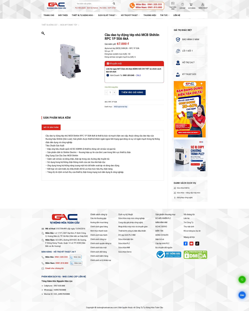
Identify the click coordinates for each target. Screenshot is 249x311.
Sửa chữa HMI (124, 248)
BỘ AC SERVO (161, 227)
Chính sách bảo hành (98, 235)
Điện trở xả (159, 239)
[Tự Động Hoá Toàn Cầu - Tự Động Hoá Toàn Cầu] (56, 6)
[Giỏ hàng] (190, 4)
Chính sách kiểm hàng (99, 256)
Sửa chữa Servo (125, 252)
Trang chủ (48, 15)
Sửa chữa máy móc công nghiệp (131, 218)
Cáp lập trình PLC (162, 243)
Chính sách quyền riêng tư (100, 243)
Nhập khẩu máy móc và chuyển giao (133, 227)
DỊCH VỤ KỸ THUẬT (106, 15)
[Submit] (114, 3)
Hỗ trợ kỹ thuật (129, 15)
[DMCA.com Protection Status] (195, 254)
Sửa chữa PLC (124, 243)
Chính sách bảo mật (98, 248)
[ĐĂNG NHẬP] (203, 4)
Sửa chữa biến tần (125, 239)
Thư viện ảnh (189, 227)
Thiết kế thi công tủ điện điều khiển (132, 231)
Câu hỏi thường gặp (98, 218)
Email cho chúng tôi (54, 268)
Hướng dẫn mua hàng (99, 222)
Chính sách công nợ (98, 239)
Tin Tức (164, 15)
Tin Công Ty (188, 222)
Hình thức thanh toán (99, 231)
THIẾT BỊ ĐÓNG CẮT (50, 25)
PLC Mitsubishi (80, 8)
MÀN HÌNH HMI (161, 222)
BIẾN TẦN (159, 231)
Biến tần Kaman (92, 8)
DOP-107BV (112, 8)
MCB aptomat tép (68, 25)
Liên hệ (176, 15)
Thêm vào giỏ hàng (132, 92)
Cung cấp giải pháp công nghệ (130, 222)
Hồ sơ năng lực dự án (192, 231)
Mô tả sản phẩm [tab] (51, 127)
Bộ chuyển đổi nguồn (163, 248)
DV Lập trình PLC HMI (126, 235)
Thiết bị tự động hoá (82, 15)
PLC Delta (103, 8)
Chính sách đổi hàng (98, 252)
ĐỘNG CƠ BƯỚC (161, 235)
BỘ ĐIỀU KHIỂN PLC (163, 218)
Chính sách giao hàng (99, 227)
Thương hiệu (149, 15)
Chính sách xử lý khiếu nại (100, 260)
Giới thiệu (63, 15)
